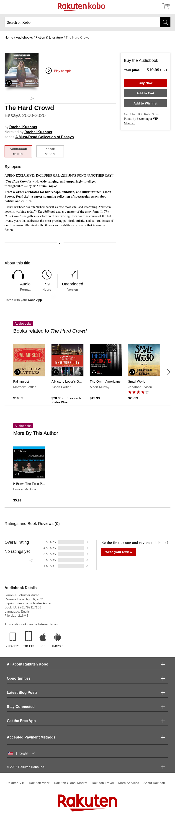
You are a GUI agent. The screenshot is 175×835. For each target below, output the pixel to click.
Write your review (118, 552)
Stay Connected (21, 707)
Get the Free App (21, 721)
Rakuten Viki (15, 783)
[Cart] (166, 7)
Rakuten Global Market (70, 783)
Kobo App (35, 300)
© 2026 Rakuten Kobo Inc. (26, 767)
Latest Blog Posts (22, 692)
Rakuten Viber (39, 783)
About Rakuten (154, 783)
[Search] (165, 22)
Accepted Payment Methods (31, 737)
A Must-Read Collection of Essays (44, 137)
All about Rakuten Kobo (27, 664)
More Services (128, 783)
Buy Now (145, 83)
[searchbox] (87, 22)
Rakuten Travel (103, 783)
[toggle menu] (8, 7)
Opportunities (19, 678)
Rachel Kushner (23, 127)
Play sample (63, 71)
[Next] (168, 371)
